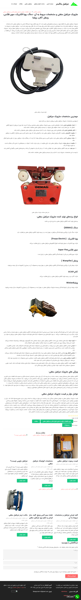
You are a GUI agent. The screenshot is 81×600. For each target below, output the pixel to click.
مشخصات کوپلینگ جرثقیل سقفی (43, 462)
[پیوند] (74, 4)
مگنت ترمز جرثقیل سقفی (18, 515)
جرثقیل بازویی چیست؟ (19, 461)
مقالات (47, 469)
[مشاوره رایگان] (77, 596)
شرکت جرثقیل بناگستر (18, 587)
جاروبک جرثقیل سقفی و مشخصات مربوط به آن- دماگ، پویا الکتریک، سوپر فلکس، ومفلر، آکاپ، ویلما (40, 16)
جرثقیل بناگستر (37, 12)
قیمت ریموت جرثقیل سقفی (67, 461)
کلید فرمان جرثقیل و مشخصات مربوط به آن (66, 516)
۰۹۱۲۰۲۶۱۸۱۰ (64, 592)
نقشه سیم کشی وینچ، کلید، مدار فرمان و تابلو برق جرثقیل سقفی (41, 516)
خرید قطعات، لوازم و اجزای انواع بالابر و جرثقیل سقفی (17, 12)
